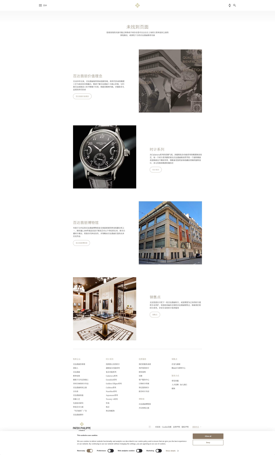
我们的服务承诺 (145, 364)
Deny (208, 442)
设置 (140, 376)
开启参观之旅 (144, 408)
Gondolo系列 (111, 380)
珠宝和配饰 (110, 411)
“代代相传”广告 (80, 411)
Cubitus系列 (111, 387)
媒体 (173, 388)
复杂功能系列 (111, 372)
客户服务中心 (144, 380)
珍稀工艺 (76, 399)
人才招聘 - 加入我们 (179, 384)
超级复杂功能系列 (113, 368)
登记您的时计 (144, 387)
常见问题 (175, 381)
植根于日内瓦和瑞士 (81, 380)
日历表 (75, 391)
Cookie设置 (166, 427)
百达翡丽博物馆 (145, 404)
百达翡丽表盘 (78, 395)
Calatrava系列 (111, 376)
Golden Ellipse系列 (114, 383)
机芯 (107, 407)
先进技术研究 (78, 403)
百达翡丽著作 (78, 414)
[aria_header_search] (234, 5)
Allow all (208, 436)
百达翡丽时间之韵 (80, 387)
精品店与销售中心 (178, 368)
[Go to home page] (137, 5)
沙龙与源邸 (176, 364)
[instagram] (149, 426)
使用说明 (142, 372)
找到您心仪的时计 (113, 364)
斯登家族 (76, 376)
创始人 (75, 368)
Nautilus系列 (111, 391)
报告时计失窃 (144, 391)
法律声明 (176, 427)
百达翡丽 (76, 372)
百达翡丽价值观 (79, 364)
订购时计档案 (144, 383)
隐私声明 (185, 427)
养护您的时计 (144, 368)
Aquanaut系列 (112, 395)
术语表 (157, 427)
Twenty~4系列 (112, 399)
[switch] (111, 450)
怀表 (107, 403)
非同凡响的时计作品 (81, 383)
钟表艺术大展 (78, 407)
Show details (171, 451)
